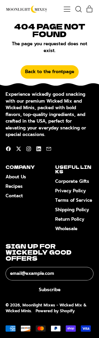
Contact (14, 195)
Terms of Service (73, 200)
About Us (16, 176)
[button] (78, 9)
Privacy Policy (70, 190)
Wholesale (66, 228)
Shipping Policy (72, 209)
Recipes (14, 186)
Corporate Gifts (72, 181)
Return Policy (69, 219)
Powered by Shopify (55, 311)
